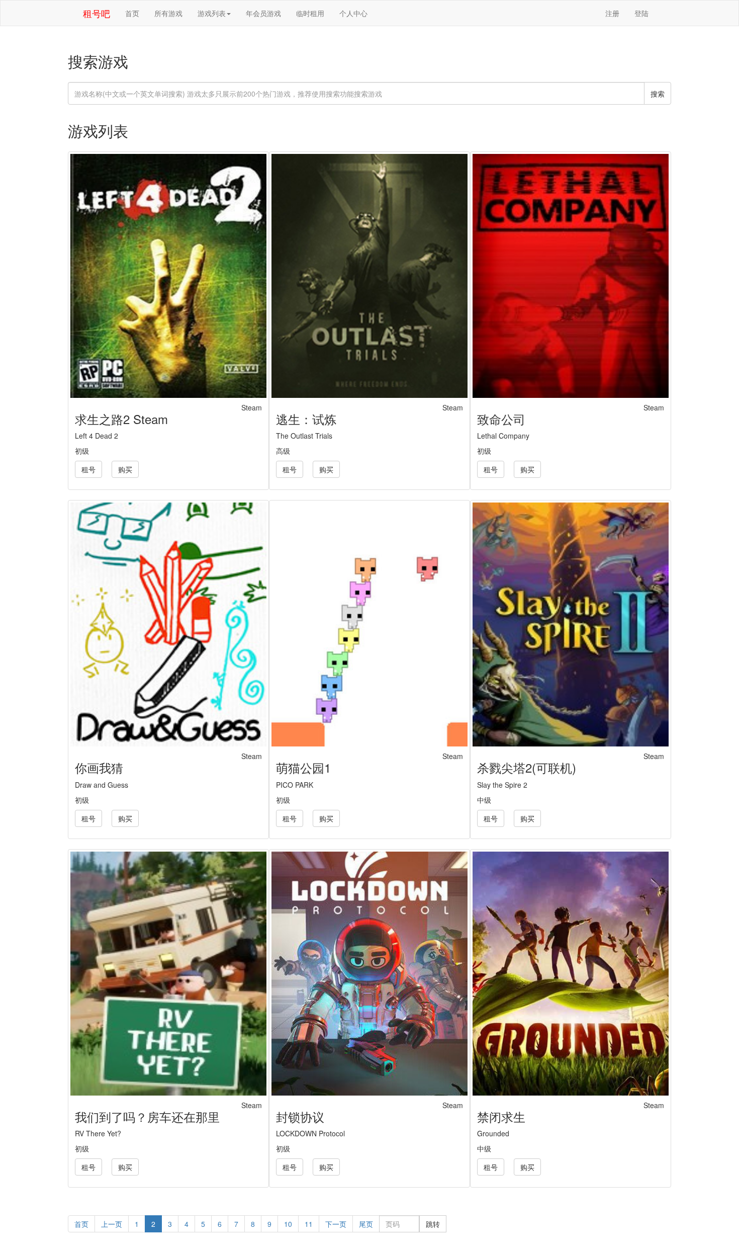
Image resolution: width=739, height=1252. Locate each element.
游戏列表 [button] (212, 13)
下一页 (335, 1224)
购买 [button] (125, 469)
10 (288, 1224)
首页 (132, 13)
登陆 (641, 13)
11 (309, 1224)
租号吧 (96, 13)
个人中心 (353, 13)
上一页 (111, 1224)
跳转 (433, 1224)
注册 (612, 13)
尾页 (366, 1224)
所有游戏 (168, 13)
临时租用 (310, 13)
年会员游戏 (263, 13)
